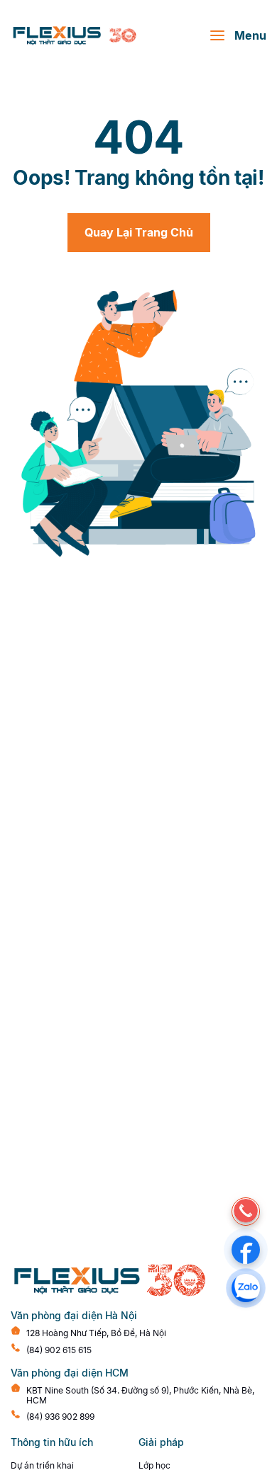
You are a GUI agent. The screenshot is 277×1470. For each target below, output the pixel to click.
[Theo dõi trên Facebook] (246, 1250)
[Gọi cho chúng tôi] (246, 1211)
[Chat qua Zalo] (246, 1288)
